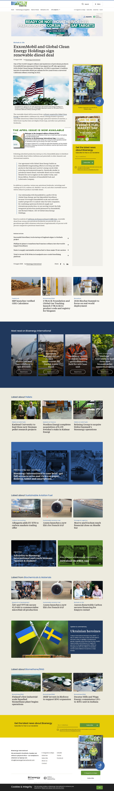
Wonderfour (46, 782)
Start (12, 10)
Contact (44, 763)
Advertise (95, 10)
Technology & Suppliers (23, 10)
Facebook (60, 758)
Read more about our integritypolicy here (88, 169)
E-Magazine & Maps (90, 773)
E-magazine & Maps (79, 10)
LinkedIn (59, 753)
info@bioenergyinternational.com (23, 760)
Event (101, 10)
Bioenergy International (33, 59)
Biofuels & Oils (45, 10)
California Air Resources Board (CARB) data (42, 219)
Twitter (59, 755)
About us (44, 760)
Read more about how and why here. (53, 788)
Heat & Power (35, 10)
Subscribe (89, 10)
